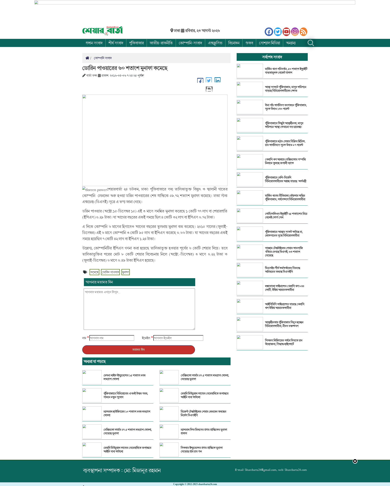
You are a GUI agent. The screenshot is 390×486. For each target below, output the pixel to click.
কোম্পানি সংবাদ (102, 58)
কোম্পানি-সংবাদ (190, 43)
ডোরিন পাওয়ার (110, 272)
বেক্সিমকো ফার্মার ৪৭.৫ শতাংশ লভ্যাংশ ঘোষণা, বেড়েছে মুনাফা (128, 431)
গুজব (249, 43)
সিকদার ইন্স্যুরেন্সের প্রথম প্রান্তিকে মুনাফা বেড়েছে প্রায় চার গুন (202, 449)
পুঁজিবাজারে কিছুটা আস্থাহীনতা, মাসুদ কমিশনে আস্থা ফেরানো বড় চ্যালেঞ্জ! (284, 125)
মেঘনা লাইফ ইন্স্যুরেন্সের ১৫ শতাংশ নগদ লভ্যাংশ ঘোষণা (124, 377)
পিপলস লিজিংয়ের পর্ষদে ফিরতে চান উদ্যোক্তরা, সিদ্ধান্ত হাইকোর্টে (283, 342)
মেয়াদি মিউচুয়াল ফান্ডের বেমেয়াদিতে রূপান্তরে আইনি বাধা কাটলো (127, 449)
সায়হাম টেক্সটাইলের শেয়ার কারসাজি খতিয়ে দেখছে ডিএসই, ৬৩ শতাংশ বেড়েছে (284, 251)
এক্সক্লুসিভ (215, 43)
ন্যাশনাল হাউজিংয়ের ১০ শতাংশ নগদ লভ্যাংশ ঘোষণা (127, 413)
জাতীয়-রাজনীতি (161, 43)
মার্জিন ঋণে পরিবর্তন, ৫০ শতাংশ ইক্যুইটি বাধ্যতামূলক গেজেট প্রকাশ (286, 70)
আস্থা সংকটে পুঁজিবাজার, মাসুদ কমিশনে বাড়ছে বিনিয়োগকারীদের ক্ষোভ (285, 89)
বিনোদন (233, 43)
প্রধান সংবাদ (94, 43)
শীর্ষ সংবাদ (115, 43)
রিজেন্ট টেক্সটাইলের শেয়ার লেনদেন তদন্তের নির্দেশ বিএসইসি (203, 413)
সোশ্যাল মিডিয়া (269, 43)
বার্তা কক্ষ (91, 75)
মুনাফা (125, 272)
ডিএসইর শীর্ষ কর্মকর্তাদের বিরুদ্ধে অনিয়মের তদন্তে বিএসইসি (282, 270)
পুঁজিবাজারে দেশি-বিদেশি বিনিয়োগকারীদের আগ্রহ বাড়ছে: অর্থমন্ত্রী (285, 179)
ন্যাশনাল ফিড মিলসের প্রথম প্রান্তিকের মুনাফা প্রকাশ (204, 431)
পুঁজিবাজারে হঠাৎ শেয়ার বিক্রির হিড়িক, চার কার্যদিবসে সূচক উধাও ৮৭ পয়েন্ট (285, 143)
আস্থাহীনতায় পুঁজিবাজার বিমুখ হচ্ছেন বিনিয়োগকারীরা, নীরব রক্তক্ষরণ (284, 324)
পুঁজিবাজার (136, 43)
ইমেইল (146, 338)
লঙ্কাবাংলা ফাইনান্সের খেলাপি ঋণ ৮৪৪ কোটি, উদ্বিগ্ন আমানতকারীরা (284, 288)
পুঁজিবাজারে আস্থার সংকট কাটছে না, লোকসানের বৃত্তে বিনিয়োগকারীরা (284, 233)
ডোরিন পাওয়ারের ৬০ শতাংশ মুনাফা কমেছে (124, 68)
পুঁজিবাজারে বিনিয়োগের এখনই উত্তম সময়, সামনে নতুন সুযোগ (126, 395)
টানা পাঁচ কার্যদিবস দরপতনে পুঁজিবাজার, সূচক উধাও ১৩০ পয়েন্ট (286, 107)
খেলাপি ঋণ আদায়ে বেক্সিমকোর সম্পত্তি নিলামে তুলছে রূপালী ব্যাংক (285, 161)
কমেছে (94, 272)
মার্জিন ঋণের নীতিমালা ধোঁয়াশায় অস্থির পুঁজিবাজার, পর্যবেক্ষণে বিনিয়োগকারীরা (285, 197)
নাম (84, 338)
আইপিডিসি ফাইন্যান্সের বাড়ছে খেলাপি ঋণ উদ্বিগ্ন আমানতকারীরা (284, 306)
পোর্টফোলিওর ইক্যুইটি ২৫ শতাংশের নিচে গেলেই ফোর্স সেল (286, 215)
